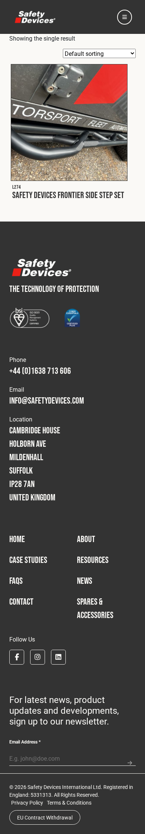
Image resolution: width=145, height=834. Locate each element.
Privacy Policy (27, 802)
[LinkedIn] (58, 657)
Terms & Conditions (69, 802)
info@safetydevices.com (46, 400)
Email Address (25, 742)
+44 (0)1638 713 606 (40, 371)
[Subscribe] (130, 759)
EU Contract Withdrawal (44, 817)
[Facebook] (16, 657)
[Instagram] (37, 657)
